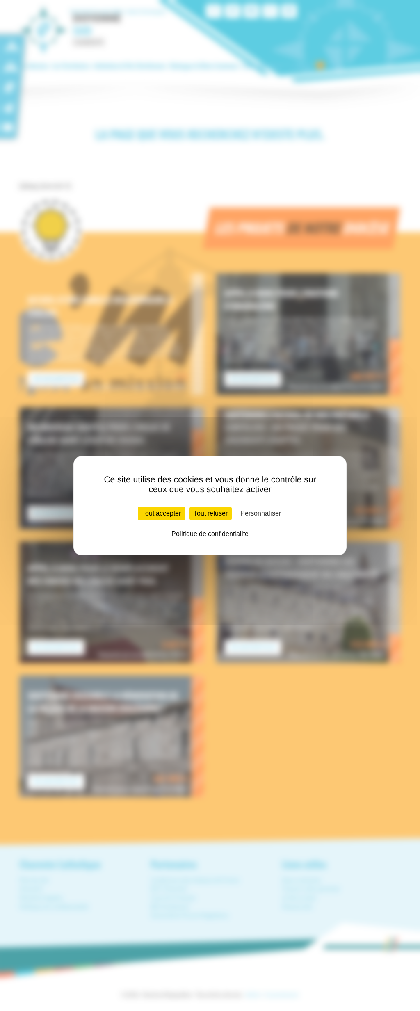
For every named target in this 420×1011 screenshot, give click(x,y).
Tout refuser (211, 513)
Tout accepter (161, 513)
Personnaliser (260, 513)
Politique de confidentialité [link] (210, 533)
